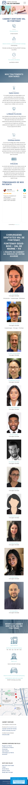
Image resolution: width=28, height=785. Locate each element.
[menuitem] (24, 2)
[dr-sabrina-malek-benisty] (14, 531)
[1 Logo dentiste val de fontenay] (11, 2)
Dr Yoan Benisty (14, 294)
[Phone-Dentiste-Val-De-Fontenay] (14, 26)
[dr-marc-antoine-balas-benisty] (14, 341)
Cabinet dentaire (18, 782)
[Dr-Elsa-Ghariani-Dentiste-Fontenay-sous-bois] (14, 561)
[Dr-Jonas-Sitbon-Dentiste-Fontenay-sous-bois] (14, 595)
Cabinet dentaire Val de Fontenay (9, 781)
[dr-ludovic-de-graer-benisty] (14, 450)
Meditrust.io (17, 224)
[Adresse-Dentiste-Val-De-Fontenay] (14, 38)
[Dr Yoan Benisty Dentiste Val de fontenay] (14, 278)
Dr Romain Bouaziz (14, 323)
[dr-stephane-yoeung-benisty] (14, 368)
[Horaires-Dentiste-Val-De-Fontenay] (14, 54)
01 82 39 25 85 (14, 33)
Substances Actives (10, 783)
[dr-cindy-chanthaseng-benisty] (14, 395)
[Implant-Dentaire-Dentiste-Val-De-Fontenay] (14, 88)
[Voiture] (14, 670)
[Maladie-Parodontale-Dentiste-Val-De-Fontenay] (14, 109)
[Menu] (24, 2)
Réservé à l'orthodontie (19, 781)
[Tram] (14, 656)
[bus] (14, 640)
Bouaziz (15, 727)
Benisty (9, 727)
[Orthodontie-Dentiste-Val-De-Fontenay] (14, 159)
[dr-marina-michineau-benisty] (14, 504)
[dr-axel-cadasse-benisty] (14, 422)
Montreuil (4, 754)
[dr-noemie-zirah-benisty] (14, 477)
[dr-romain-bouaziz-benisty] (14, 312)
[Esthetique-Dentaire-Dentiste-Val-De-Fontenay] (14, 135)
